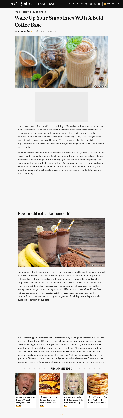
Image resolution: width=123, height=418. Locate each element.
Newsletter (113, 4)
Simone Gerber (23, 31)
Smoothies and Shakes (34, 12)
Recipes (41, 3)
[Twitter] (73, 4)
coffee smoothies (57, 337)
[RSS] (99, 4)
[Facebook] (69, 4)
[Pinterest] (82, 4)
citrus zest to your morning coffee (35, 166)
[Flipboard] (78, 4)
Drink (17, 12)
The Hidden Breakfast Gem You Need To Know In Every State (97, 400)
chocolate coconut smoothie (71, 351)
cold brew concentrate (65, 292)
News (51, 3)
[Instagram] (90, 4)
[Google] (95, 4)
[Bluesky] (86, 4)
